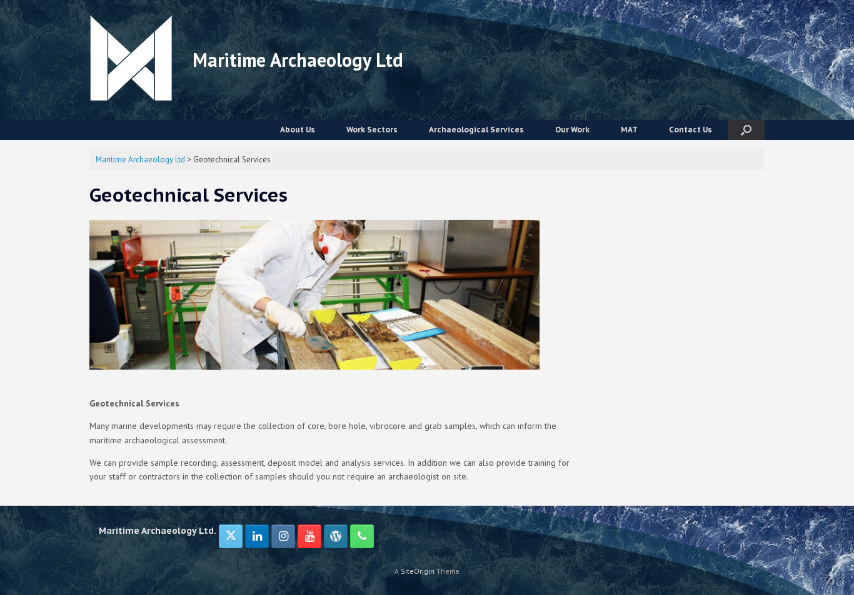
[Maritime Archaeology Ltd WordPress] (336, 536)
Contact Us (690, 129)
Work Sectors (372, 129)
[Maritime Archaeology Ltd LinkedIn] (257, 536)
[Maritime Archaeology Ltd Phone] (362, 536)
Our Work (572, 129)
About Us (297, 129)
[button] (746, 130)
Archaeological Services (476, 129)
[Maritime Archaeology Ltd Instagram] (283, 536)
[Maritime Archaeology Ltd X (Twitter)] (231, 536)
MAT (629, 129)
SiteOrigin (418, 571)
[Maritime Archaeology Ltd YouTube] (309, 536)
